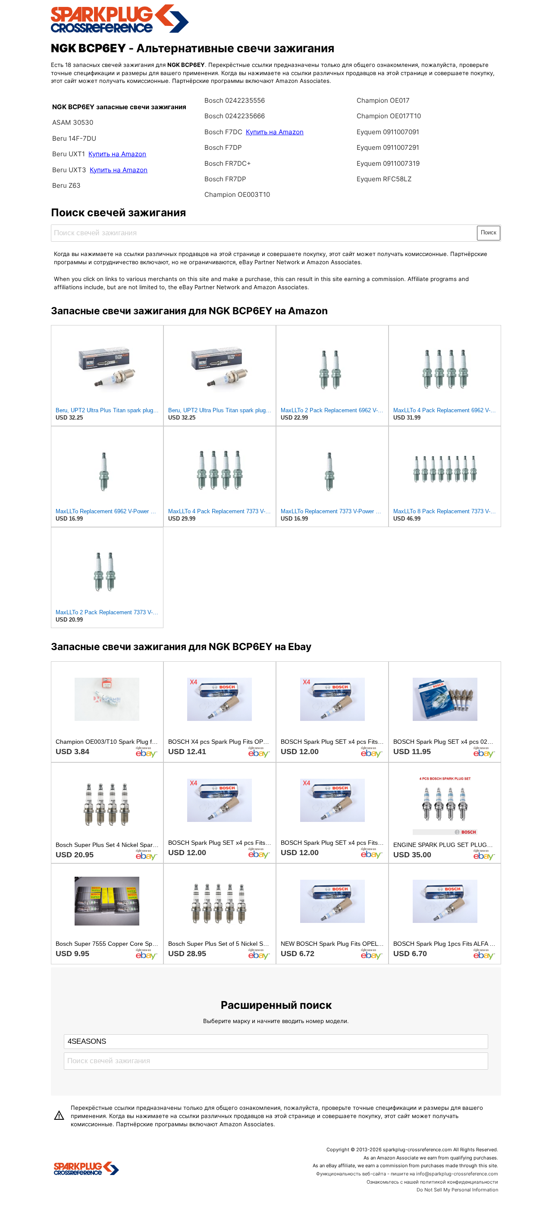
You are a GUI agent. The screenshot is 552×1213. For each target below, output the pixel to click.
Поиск (488, 232)
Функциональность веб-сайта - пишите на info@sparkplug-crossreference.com (407, 1174)
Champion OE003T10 (237, 194)
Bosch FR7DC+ (227, 163)
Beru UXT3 (69, 170)
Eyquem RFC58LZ (384, 179)
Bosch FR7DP (225, 179)
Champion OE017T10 (389, 116)
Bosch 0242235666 (234, 116)
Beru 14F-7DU (74, 138)
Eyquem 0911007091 (388, 132)
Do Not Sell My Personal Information (457, 1190)
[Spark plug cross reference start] (86, 1169)
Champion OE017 (383, 100)
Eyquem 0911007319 (388, 163)
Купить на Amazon (117, 154)
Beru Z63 (66, 185)
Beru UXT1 (68, 154)
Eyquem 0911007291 (388, 147)
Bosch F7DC (224, 132)
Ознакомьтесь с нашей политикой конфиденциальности (432, 1182)
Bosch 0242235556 (234, 100)
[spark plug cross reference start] (120, 31)
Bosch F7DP (223, 147)
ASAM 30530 (72, 122)
